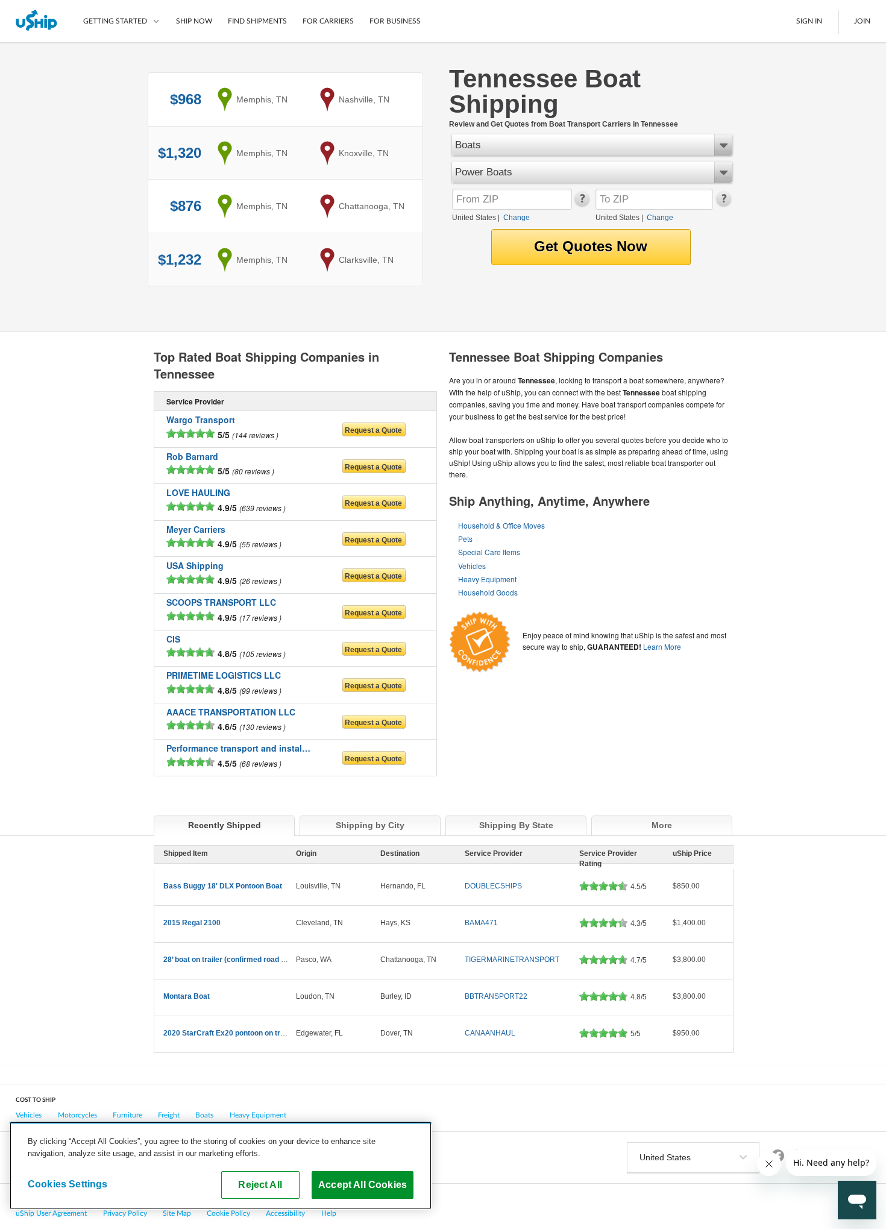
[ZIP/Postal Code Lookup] (581, 204)
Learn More (662, 646)
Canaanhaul (490, 1033)
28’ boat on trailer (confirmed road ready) (233, 959)
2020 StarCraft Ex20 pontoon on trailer (229, 1033)
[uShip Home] (37, 21)
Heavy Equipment (487, 579)
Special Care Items (489, 552)
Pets (465, 538)
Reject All (260, 1184)
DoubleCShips (493, 886)
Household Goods (488, 592)
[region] (221, 1166)
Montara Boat (186, 996)
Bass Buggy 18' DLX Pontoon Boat (222, 886)
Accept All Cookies (362, 1184)
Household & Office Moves (501, 525)
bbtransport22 (496, 996)
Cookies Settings (68, 1183)
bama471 (481, 923)
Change (516, 217)
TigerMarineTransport (512, 959)
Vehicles (472, 566)
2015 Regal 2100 (192, 923)
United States (474, 217)
